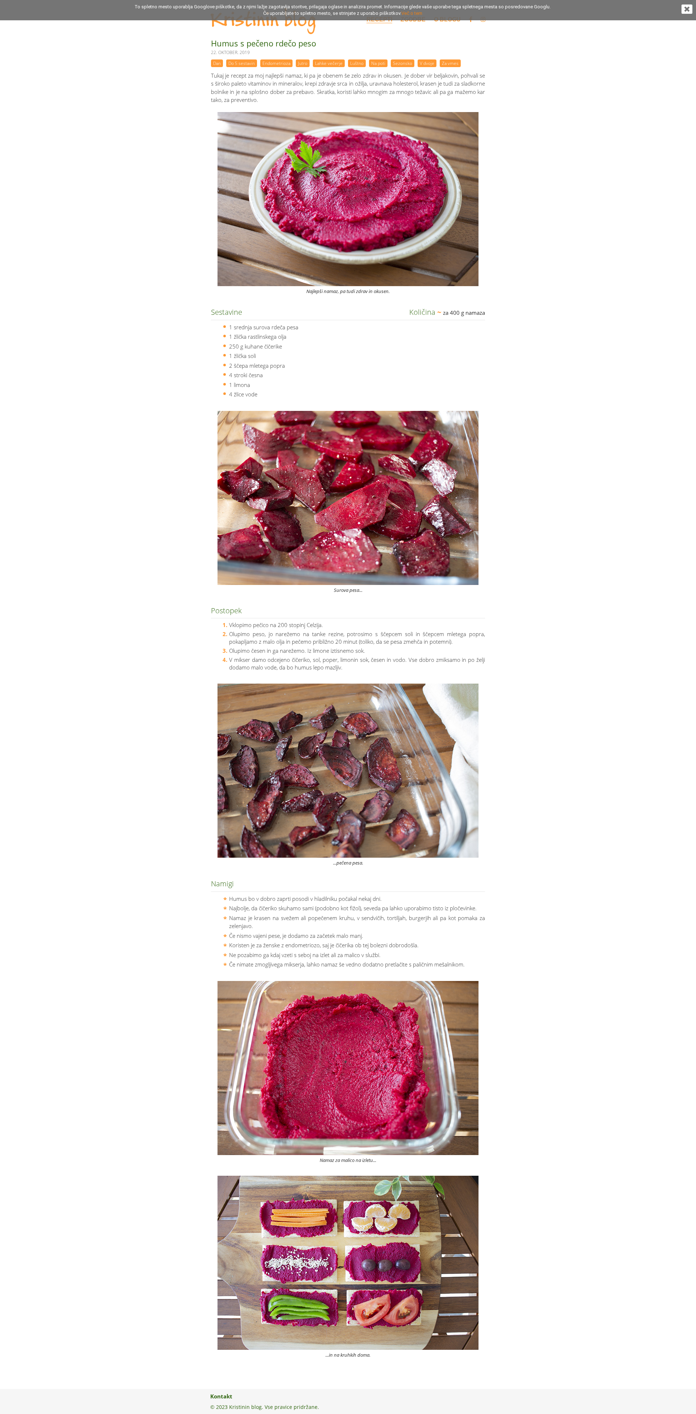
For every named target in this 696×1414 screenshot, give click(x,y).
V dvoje (427, 63)
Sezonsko (402, 63)
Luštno (357, 63)
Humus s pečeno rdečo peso (263, 43)
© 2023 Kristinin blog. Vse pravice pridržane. (264, 1406)
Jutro (302, 63)
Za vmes (450, 63)
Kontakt (221, 1396)
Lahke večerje (329, 63)
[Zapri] (687, 11)
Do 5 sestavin (241, 63)
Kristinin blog (263, 20)
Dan (217, 63)
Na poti (378, 63)
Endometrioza (276, 63)
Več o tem (411, 13)
